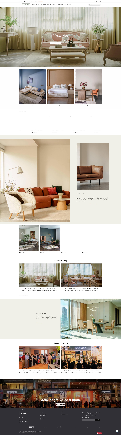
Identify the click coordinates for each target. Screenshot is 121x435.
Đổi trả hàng (42, 419)
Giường (60, 105)
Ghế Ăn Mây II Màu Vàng (59, 130)
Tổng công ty (42, 415)
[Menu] (20, 4)
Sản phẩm (40, 4)
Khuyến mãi (35, 1)
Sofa (33, 105)
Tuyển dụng (42, 416)
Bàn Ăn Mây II (36, 130)
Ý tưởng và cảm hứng (64, 414)
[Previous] (19, 124)
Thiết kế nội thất (61, 4)
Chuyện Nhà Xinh (43, 414)
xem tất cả (29, 111)
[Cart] (96, 1)
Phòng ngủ (63, 252)
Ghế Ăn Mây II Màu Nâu (80, 130)
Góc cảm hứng (68, 4)
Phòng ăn (42, 252)
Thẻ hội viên (42, 418)
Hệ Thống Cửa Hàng (24, 421)
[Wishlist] (94, 1)
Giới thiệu (32, 1)
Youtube (24, 418)
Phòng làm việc (85, 252)
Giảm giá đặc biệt (40, 1)
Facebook (27, 418)
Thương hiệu (54, 4)
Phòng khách (22, 252)
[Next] (101, 124)
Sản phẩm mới (34, 4)
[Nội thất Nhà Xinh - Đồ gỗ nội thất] (26, 4)
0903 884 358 (27, 1)
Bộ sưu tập (49, 4)
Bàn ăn (88, 105)
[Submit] (100, 5)
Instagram (21, 418)
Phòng (44, 4)
